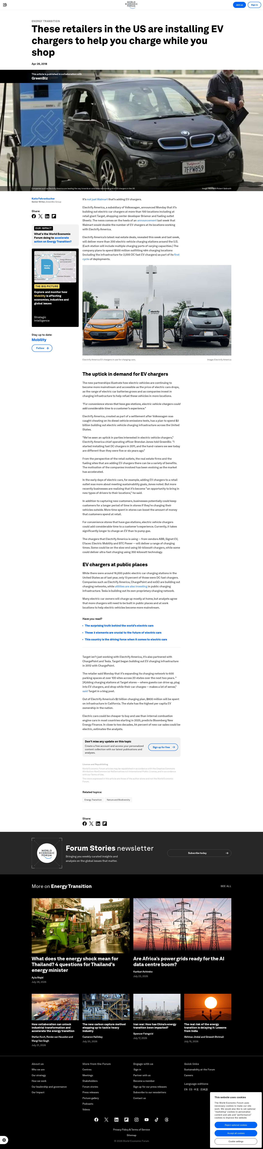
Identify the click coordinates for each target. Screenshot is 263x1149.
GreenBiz (40, 78)
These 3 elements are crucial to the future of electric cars (123, 632)
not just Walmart (97, 199)
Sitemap (131, 1135)
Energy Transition (46, 21)
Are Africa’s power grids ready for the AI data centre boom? (178, 961)
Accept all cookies (236, 1133)
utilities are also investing (131, 586)
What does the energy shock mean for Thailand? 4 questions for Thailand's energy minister (75, 964)
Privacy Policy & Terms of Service (131, 1129)
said (85, 691)
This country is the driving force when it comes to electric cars (126, 639)
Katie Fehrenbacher (43, 198)
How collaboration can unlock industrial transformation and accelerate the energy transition (53, 1027)
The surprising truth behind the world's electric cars (119, 625)
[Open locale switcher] (4, 1140)
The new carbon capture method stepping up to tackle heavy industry (104, 1027)
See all (226, 886)
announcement (147, 220)
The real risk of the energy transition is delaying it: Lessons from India (205, 1027)
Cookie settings (236, 1141)
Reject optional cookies (236, 1125)
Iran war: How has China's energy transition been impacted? (154, 1026)
